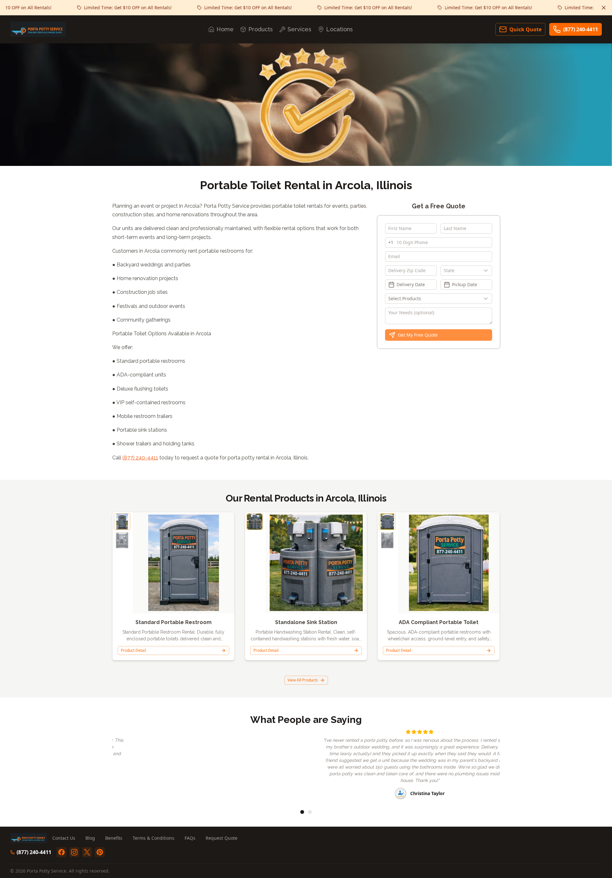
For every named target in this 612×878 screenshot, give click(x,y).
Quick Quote (525, 29)
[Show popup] (487, 270)
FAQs (190, 838)
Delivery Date (411, 284)
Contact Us (63, 838)
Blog (90, 838)
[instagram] (74, 852)
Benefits (113, 838)
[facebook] (61, 852)
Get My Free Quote (418, 335)
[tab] (302, 812)
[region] (306, 765)
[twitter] (87, 852)
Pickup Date (464, 284)
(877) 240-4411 (580, 29)
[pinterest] (100, 852)
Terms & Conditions (153, 838)
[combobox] (466, 270)
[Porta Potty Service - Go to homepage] (38, 29)
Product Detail (133, 650)
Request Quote (221, 838)
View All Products (303, 680)
